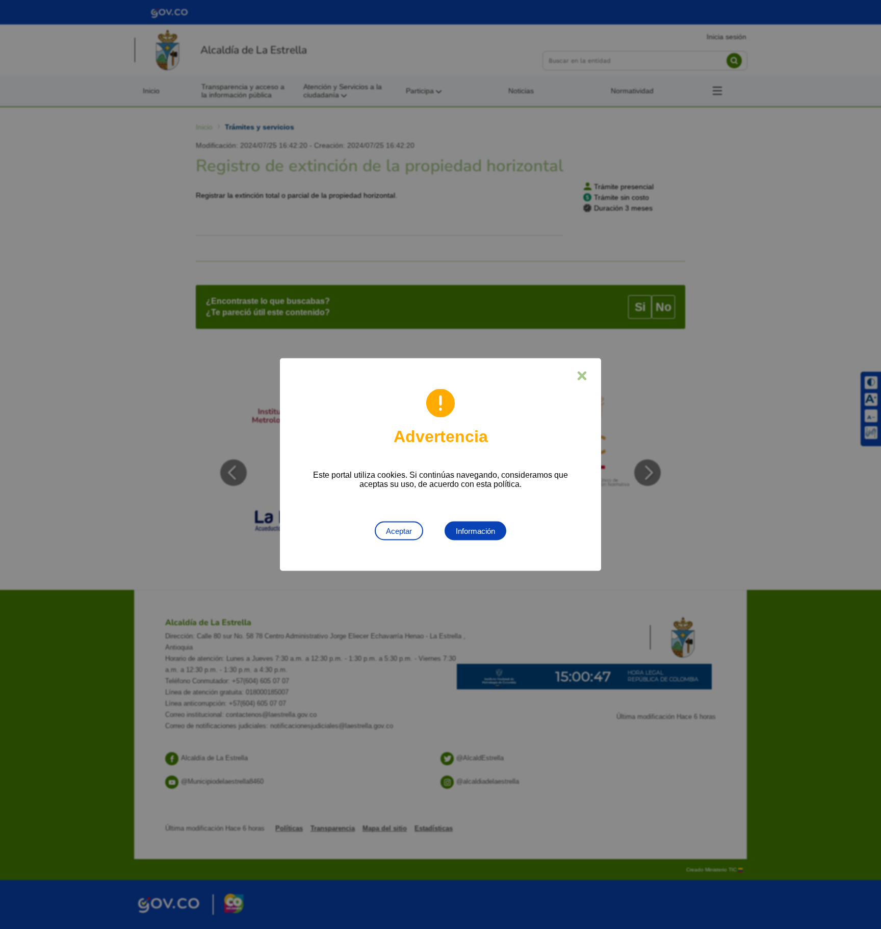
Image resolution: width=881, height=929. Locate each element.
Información (475, 531)
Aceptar (399, 531)
